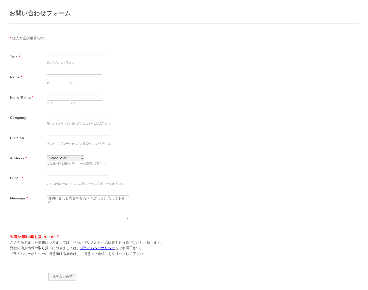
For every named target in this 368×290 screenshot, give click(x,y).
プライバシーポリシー (97, 248)
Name (16, 77)
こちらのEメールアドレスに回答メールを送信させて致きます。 (86, 183)
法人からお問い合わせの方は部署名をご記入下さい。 (80, 143)
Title (15, 57)
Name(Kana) (21, 97)
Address (18, 158)
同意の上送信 (62, 276)
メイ (73, 103)
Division (17, 138)
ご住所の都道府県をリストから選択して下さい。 (77, 163)
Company (18, 118)
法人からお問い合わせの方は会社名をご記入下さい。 (80, 123)
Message (19, 198)
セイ (49, 103)
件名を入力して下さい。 (62, 62)
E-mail (16, 178)
